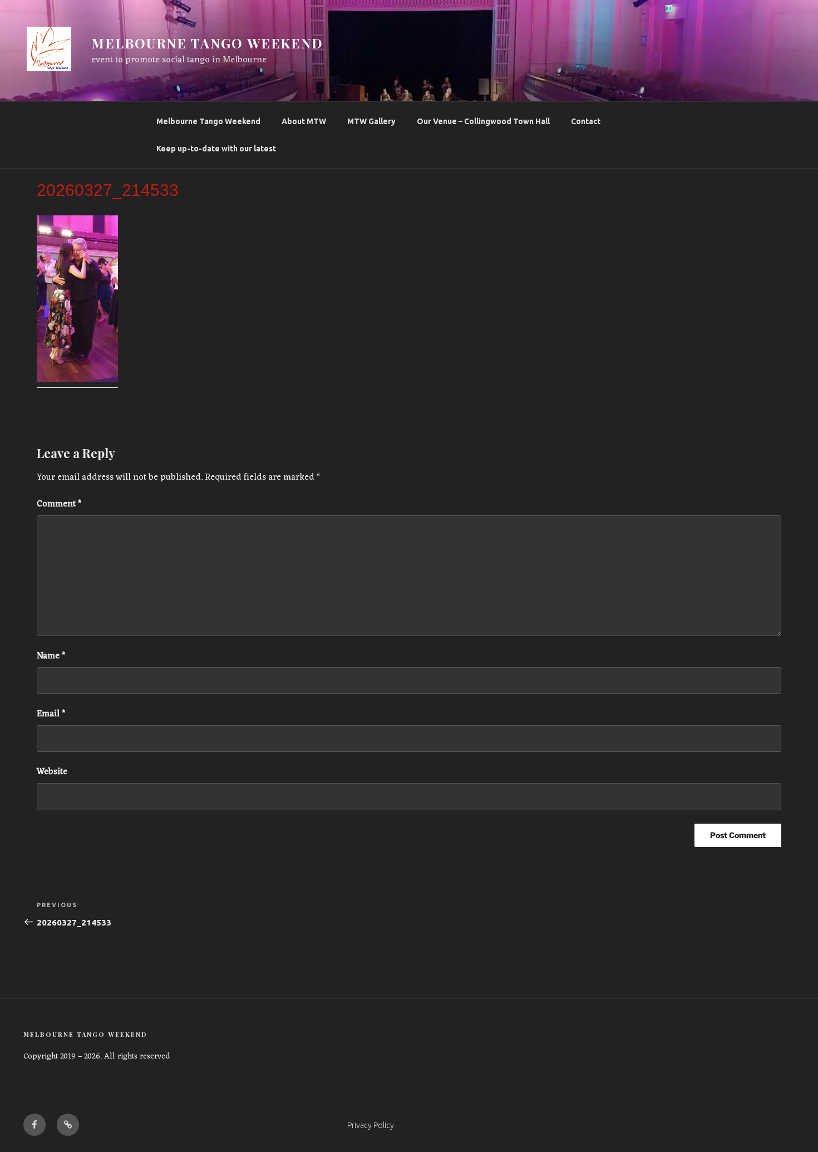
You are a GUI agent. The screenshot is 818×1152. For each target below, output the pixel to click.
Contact (585, 121)
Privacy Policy (370, 1125)
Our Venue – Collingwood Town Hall (483, 121)
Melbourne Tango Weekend (208, 121)
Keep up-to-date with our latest (216, 148)
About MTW (304, 121)
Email (51, 714)
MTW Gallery (371, 121)
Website (52, 772)
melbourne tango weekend (207, 43)
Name (51, 656)
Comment (59, 504)
